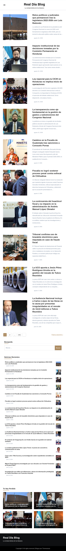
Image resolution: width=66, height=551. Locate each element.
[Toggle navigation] (4, 5)
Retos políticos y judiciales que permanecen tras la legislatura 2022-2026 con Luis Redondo (16, 506)
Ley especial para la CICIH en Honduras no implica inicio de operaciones (47, 81)
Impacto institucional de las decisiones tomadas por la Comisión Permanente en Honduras (46, 507)
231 (19, 335)
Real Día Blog (34, 4)
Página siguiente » (57, 334)
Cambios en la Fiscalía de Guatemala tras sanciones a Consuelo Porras (46, 143)
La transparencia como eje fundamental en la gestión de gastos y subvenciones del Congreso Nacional (46, 526)
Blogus (37, 548)
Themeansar (46, 548)
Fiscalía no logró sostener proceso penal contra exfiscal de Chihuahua (46, 173)
